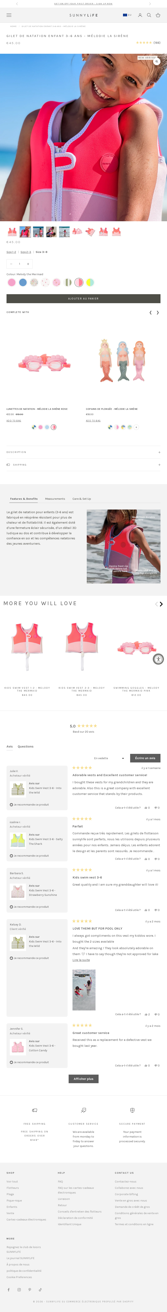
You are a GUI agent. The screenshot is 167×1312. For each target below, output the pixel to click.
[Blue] (47, 427)
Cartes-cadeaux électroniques (26, 1219)
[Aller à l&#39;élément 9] (116, 232)
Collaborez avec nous (129, 1188)
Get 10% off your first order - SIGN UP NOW (83, 3)
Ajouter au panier (83, 298)
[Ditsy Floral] (34, 283)
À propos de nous (18, 1264)
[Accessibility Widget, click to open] (158, 659)
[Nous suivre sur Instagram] (19, 1290)
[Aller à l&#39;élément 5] (64, 232)
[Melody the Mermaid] (79, 283)
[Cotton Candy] (56, 283)
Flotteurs (13, 1188)
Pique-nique (14, 1200)
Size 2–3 (26, 252)
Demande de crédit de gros (132, 1207)
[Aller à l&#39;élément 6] (77, 232)
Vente (10, 1213)
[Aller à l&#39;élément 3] (38, 232)
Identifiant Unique (69, 1224)
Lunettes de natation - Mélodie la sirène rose (37, 409)
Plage (10, 1194)
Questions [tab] (26, 747)
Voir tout (12, 1181)
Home (13, 26)
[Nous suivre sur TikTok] (40, 1290)
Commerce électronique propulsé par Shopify (100, 1301)
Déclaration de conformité (75, 1218)
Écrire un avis (147, 759)
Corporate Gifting (126, 1194)
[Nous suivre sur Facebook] (9, 1290)
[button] (148, 42)
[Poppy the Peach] (12, 283)
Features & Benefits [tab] (24, 499)
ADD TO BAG (14, 420)
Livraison (64, 1199)
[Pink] (53, 427)
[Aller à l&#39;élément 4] (51, 232)
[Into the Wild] (68, 283)
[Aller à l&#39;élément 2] (25, 232)
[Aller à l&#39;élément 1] (12, 232)
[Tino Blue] (23, 283)
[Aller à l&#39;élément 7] (90, 232)
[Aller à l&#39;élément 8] (103, 232)
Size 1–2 (11, 252)
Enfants (12, 1207)
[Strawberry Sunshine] (45, 283)
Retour (62, 1205)
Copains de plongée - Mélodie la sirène (112, 409)
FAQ (60, 1181)
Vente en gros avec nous (131, 1200)
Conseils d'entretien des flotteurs (80, 1211)
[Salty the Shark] (90, 283)
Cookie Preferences (19, 1277)
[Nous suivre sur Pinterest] (30, 1290)
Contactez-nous (125, 1181)
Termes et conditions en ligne (134, 1224)
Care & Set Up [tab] (82, 499)
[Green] (130, 427)
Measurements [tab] (55, 499)
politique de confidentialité (24, 1271)
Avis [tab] (10, 747)
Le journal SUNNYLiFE (20, 1258)
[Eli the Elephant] (34, 427)
